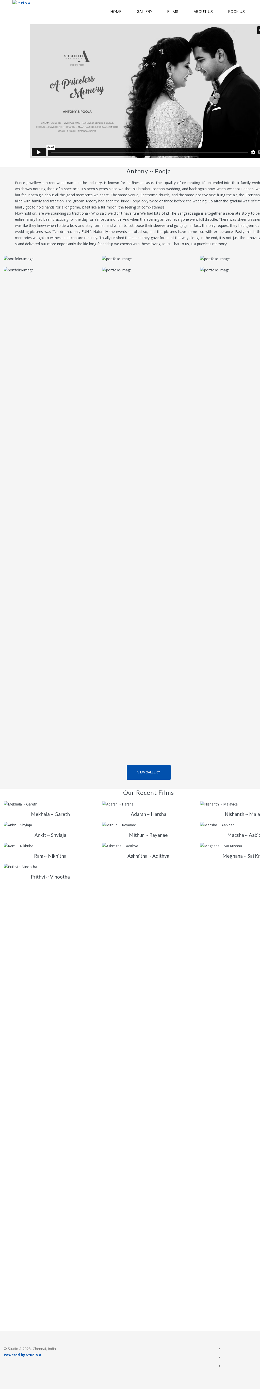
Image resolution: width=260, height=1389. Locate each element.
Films (172, 11)
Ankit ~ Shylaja (50, 835)
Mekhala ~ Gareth (50, 814)
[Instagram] (225, 1357)
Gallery (144, 11)
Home (116, 11)
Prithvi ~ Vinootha (50, 877)
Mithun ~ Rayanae (148, 835)
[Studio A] (21, 12)
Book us (236, 11)
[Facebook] (225, 1349)
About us (203, 11)
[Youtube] (225, 1366)
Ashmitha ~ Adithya (148, 856)
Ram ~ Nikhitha (50, 856)
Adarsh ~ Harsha (148, 814)
